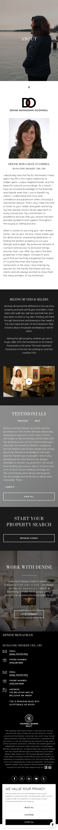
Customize (29, 815)
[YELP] (43, 778)
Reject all (29, 808)
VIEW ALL (29, 496)
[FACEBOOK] (14, 778)
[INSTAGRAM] (21, 778)
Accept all (29, 822)
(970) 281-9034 (16, 662)
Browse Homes (29, 538)
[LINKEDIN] (29, 778)
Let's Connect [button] (29, 614)
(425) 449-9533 (16, 683)
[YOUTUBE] (36, 778)
